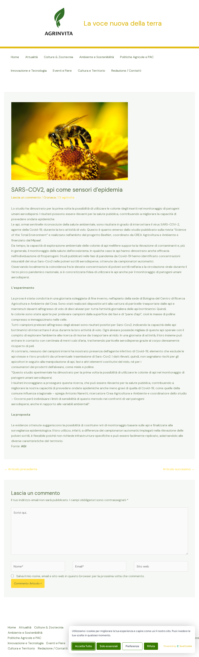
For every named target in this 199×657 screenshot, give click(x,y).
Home (15, 57)
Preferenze (132, 646)
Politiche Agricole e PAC (137, 57)
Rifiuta (151, 646)
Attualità (31, 57)
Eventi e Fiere (62, 71)
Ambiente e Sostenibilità (96, 57)
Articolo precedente (20, 469)
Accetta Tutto (83, 646)
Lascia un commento (26, 197)
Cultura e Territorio (91, 71)
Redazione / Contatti (126, 71)
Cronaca (50, 197)
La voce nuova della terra (123, 23)
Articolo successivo (179, 469)
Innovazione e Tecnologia (29, 71)
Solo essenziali (109, 646)
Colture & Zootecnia (58, 57)
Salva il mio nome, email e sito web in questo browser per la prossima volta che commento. (80, 576)
